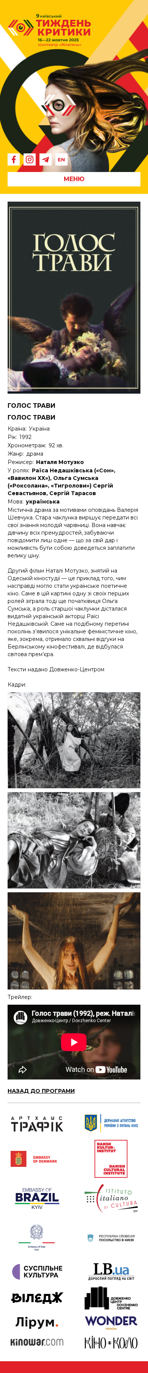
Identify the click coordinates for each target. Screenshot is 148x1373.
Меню (74, 179)
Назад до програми (41, 1090)
